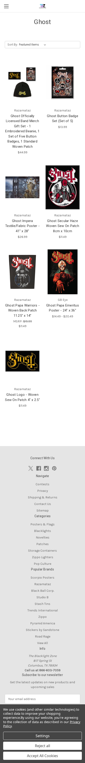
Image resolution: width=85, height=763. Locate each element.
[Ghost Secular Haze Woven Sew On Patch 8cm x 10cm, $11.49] (63, 187)
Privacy (42, 491)
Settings (43, 735)
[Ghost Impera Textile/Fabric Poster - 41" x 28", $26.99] (22, 187)
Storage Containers (42, 551)
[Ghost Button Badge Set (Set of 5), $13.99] (63, 82)
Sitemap (42, 510)
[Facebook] (38, 468)
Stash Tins (42, 604)
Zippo (42, 617)
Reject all (42, 745)
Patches (42, 544)
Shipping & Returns (42, 497)
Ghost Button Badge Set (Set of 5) (62, 118)
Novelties (42, 537)
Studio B (42, 597)
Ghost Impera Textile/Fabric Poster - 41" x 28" (22, 226)
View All (42, 643)
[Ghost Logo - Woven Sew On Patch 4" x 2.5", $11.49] (22, 361)
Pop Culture (42, 564)
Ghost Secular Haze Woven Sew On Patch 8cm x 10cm (62, 226)
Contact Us (42, 504)
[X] (30, 468)
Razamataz (42, 584)
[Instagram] (46, 468)
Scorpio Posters (42, 577)
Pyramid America (42, 623)
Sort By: (12, 44)
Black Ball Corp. (42, 591)
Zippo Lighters (42, 557)
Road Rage (42, 636)
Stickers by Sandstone (42, 630)
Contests (42, 484)
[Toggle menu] (6, 6)
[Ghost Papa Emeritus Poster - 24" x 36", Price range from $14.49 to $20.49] (63, 271)
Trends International (42, 610)
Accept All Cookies (42, 755)
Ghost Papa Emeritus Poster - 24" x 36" (62, 308)
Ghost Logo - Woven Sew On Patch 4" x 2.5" (22, 397)
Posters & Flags (42, 524)
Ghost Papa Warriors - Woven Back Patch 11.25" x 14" (22, 310)
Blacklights (42, 531)
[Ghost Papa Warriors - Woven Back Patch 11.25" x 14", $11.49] (22, 271)
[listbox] (33, 44)
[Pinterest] (54, 468)
